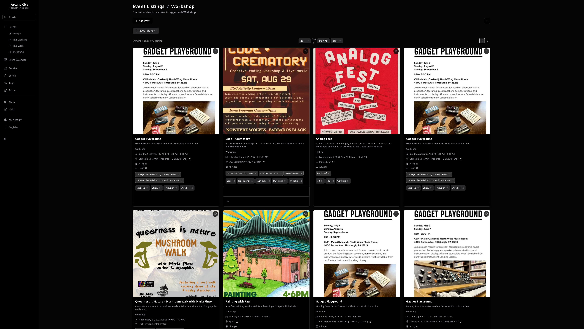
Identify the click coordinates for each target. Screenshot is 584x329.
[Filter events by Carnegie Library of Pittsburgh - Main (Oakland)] (178, 174)
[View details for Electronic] (147, 188)
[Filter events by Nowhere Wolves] (301, 173)
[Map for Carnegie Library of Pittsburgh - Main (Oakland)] (189, 159)
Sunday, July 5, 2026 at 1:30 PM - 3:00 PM (340, 316)
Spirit (231, 321)
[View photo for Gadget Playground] (176, 91)
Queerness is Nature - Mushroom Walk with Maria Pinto (173, 301)
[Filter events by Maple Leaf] (328, 173)
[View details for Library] (160, 188)
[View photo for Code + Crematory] (266, 91)
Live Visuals (261, 181)
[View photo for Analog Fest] (356, 91)
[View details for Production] (176, 188)
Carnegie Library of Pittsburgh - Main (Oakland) (163, 158)
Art (318, 181)
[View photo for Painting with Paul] (266, 253)
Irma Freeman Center (269, 173)
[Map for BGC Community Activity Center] (263, 162)
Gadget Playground (148, 139)
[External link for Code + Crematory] (228, 201)
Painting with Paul (238, 301)
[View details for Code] (234, 181)
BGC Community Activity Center (245, 161)
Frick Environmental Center (152, 323)
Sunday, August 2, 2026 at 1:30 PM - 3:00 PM (432, 153)
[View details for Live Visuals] (269, 181)
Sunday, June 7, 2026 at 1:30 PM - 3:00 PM (431, 316)
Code (229, 181)
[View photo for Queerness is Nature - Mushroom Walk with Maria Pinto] (176, 253)
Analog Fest (324, 139)
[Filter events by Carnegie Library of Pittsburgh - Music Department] (181, 180)
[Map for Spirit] (237, 321)
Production (169, 188)
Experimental (244, 181)
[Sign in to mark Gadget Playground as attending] (215, 51)
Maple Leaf (324, 161)
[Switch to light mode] (5, 139)
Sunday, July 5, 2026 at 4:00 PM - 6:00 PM (249, 316)
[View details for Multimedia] (285, 181)
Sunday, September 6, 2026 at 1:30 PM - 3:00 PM (163, 153)
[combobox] (19, 17)
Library (155, 188)
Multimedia (278, 181)
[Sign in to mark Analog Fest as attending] (396, 51)
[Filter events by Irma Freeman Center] (280, 173)
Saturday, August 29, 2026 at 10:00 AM (248, 157)
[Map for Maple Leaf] (333, 162)
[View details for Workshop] (192, 188)
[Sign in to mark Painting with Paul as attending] (305, 214)
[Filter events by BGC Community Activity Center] (255, 173)
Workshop (183, 6)
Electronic (141, 188)
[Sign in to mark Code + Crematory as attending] (305, 51)
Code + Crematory (238, 139)
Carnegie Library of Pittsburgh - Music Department (158, 180)
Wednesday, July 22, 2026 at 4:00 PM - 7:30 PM (162, 319)
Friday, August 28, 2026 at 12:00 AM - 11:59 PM (343, 157)
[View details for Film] (333, 181)
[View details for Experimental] (252, 181)
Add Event (144, 21)
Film (328, 181)
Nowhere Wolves (292, 173)
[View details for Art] (322, 181)
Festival (319, 151)
